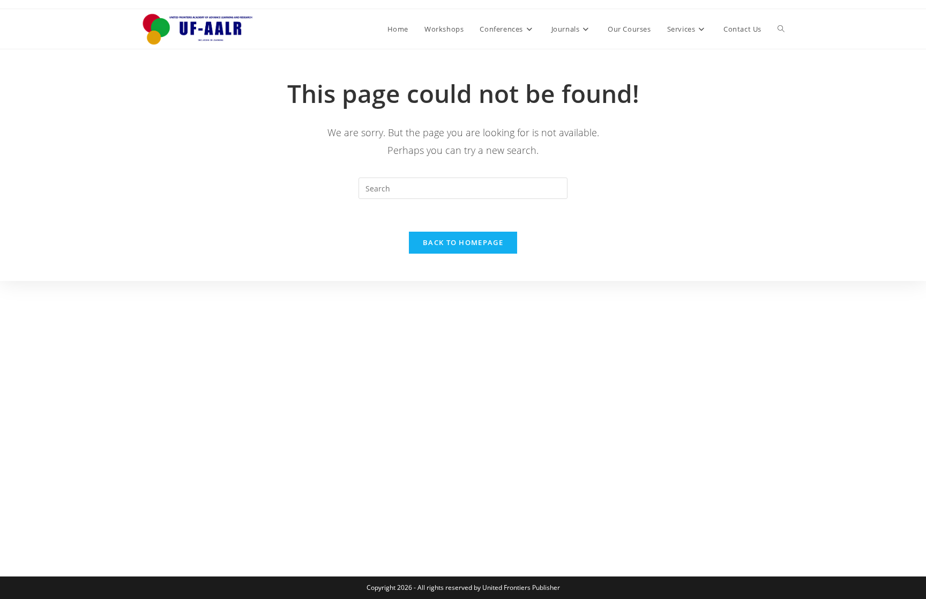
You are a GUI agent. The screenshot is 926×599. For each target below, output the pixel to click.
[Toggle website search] (781, 29)
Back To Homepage (463, 242)
